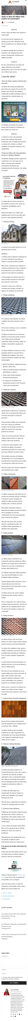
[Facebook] (7, 947)
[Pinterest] (14, 947)
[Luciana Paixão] (2, 22)
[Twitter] (10, 947)
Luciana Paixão (11, 22)
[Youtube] (15, 1016)
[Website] (11, 1016)
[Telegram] (19, 1014)
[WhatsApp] (17, 947)
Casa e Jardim (7, 893)
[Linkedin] (15, 1014)
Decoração (6, 899)
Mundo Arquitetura (8, 896)
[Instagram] (13, 1014)
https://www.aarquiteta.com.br (16, 991)
